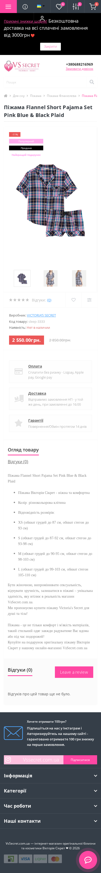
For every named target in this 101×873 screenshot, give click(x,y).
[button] (42, 18)
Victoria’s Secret (41, 315)
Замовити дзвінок (79, 68)
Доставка (37, 393)
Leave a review (74, 672)
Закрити (50, 46)
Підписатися (80, 760)
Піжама (35, 96)
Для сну (19, 96)
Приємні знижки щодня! (25, 21)
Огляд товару (23, 450)
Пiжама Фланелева (61, 96)
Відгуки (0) (18, 462)
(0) (49, 300)
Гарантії (35, 420)
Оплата (35, 366)
